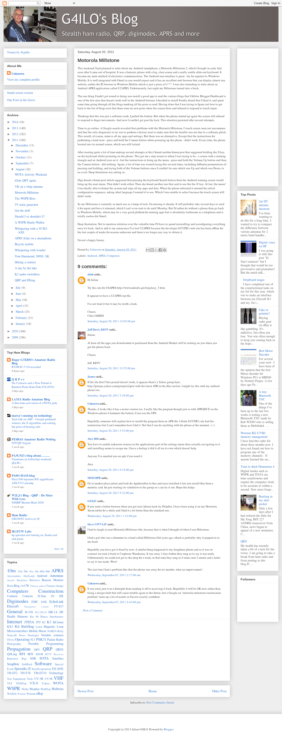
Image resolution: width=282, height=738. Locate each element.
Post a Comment (92, 610)
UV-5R (48, 679)
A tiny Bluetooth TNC (265, 395)
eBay (39, 693)
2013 (15, 128)
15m (20, 571)
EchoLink (56, 601)
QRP (47, 648)
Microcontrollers (17, 631)
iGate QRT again (25, 180)
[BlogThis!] (152, 250)
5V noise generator (26, 204)
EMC (35, 602)
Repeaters (12, 658)
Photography (14, 644)
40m (31, 571)
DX (61, 596)
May (19, 300)
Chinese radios (37, 585)
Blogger (168, 729)
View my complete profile (23, 79)
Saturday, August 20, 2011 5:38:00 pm (110, 395)
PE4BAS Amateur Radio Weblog (34, 439)
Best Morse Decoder (266, 352)
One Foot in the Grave (21, 100)
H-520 (29, 612)
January (21, 324)
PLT (32, 640)
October (21, 157)
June (19, 293)
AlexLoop (28, 576)
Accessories (14, 576)
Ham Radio (19, 515)
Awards (11, 580)
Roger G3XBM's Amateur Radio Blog (33, 361)
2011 (15, 140)
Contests (27, 596)
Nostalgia (33, 635)
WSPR (13, 688)
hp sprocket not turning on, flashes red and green (34, 537)
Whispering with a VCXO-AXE (31, 230)
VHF (58, 677)
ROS (30, 654)
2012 (15, 134)
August (20, 169)
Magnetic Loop (53, 626)
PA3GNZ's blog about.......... (31, 455)
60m (42, 571)
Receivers (58, 654)
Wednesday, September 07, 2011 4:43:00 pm (114, 602)
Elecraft (13, 606)
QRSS (59, 649)
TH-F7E (25, 673)
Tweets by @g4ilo (18, 52)
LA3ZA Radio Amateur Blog (31, 399)
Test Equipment (16, 679)
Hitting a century (25, 262)
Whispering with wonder (30, 250)
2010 (15, 331)
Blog (17, 585)
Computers (113, 256)
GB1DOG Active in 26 (26, 519)
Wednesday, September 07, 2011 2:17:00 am (113, 575)
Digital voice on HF (267, 244)
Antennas (56, 575)
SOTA (44, 658)
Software (43, 663)
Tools (30, 679)
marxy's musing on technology (32, 415)
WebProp (46, 689)
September (23, 163)
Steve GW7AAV (97, 524)
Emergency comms (36, 606)
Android (92, 256)
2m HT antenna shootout (264, 205)
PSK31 (41, 639)
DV (53, 596)
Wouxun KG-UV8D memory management (254, 435)
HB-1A (53, 612)
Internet (14, 621)
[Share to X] (156, 250)
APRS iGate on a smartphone (33, 238)
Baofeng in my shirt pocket (266, 500)
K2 (43, 622)
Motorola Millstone (27, 192)
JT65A (29, 621)
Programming (54, 644)
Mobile (33, 631)
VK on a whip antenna (29, 186)
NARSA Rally (55, 631)
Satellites (57, 658)
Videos (46, 683)
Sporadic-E (22, 668)
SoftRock (27, 664)
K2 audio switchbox (27, 274)
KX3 (10, 626)
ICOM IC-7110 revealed (26, 367)
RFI (22, 653)
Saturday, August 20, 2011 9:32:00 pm (110, 493)
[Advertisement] (152, 649)
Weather (35, 689)
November (23, 151)
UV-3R (38, 678)
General (14, 611)
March (20, 311)
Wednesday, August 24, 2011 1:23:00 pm (112, 516)
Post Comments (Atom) (160, 702)
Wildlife (12, 694)
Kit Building (24, 626)
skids (90, 274)
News (22, 635)
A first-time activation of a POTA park (34, 403)
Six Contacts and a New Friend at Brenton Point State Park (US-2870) (33, 385)
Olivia (10, 640)
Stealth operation (41, 669)
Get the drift (22, 210)
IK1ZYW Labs (21, 531)
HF (61, 612)
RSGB (39, 654)
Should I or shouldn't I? (30, 216)
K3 (49, 621)
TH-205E (57, 669)
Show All (58, 548)
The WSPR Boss (25, 198)
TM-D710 (40, 673)
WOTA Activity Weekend (31, 174)
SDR (33, 658)
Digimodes (17, 601)
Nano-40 (12, 635)
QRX (244, 541)
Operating (22, 639)
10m (11, 570)
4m (37, 571)
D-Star (42, 596)
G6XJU (92, 501)
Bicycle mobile (24, 244)
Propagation (18, 648)
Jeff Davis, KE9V (98, 329)
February (22, 318)
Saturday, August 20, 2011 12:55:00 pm (111, 368)
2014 (15, 122)
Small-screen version (20, 93)
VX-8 (34, 682)
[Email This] (148, 250)
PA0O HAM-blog (23, 475)
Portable (33, 644)
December (22, 145)
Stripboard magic (254, 280)
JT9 (38, 622)
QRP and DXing (25, 280)
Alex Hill (93, 438)
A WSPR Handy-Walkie (30, 222)
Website (57, 688)
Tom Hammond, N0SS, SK (32, 256)
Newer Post (85, 691)
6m (48, 571)
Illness (44, 616)
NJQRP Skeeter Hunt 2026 (28, 502)
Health (11, 616)
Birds (10, 586)
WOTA (58, 682)
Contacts (12, 596)
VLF (9, 683)
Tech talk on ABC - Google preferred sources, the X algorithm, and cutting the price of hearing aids (34, 423)
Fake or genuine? (264, 312)
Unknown (93, 403)
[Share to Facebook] (160, 250)
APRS (101, 256)
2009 (15, 337)
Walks (25, 689)
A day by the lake (26, 268)
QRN (37, 649)
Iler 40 (34, 616)
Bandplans (22, 580)
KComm (58, 622)
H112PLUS (41, 612)
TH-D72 (12, 673)
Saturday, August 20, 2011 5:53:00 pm (110, 431)
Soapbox (13, 663)
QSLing (12, 654)
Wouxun (30, 694)
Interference (56, 616)
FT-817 (58, 606)
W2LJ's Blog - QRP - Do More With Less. (32, 497)
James (91, 376)
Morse (42, 631)
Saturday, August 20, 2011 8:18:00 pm (110, 470)
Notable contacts (52, 635)
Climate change (54, 586)
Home (152, 691)
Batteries (35, 580)
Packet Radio (55, 639)
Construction (50, 590)
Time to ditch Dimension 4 (257, 466)
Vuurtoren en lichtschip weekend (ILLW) (31, 461)
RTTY (48, 654)
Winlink (21, 693)
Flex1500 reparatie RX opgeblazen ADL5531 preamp (33, 481)
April (19, 306)
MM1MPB (94, 478)
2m (26, 571)
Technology (56, 673)
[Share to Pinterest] (164, 250)
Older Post (219, 691)
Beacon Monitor (52, 580)
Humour (22, 616)
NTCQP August (21, 443)
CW (26, 585)
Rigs (24, 658)
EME (44, 602)
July (19, 287)
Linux (39, 627)
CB (22, 585)
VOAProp (21, 683)
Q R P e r (18, 379)
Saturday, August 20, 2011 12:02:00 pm (111, 321)
